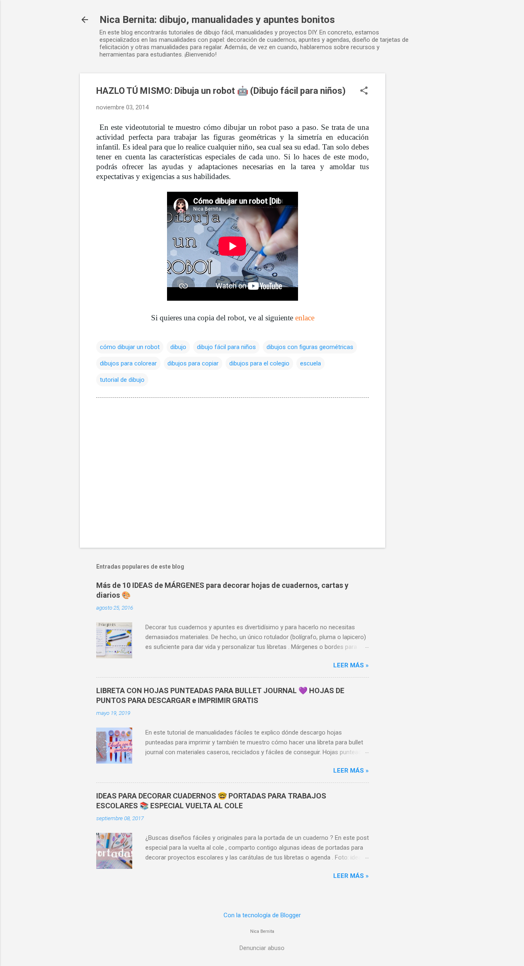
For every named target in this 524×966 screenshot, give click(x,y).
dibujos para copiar (193, 363)
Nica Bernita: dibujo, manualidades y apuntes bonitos (217, 19)
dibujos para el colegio (259, 363)
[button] (364, 91)
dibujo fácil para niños (226, 347)
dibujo (178, 347)
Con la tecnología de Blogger (262, 915)
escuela (310, 363)
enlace (304, 317)
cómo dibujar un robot (130, 347)
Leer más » (351, 665)
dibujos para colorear (128, 363)
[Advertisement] (418, 196)
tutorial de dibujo (122, 379)
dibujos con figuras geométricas (310, 347)
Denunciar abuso (262, 948)
